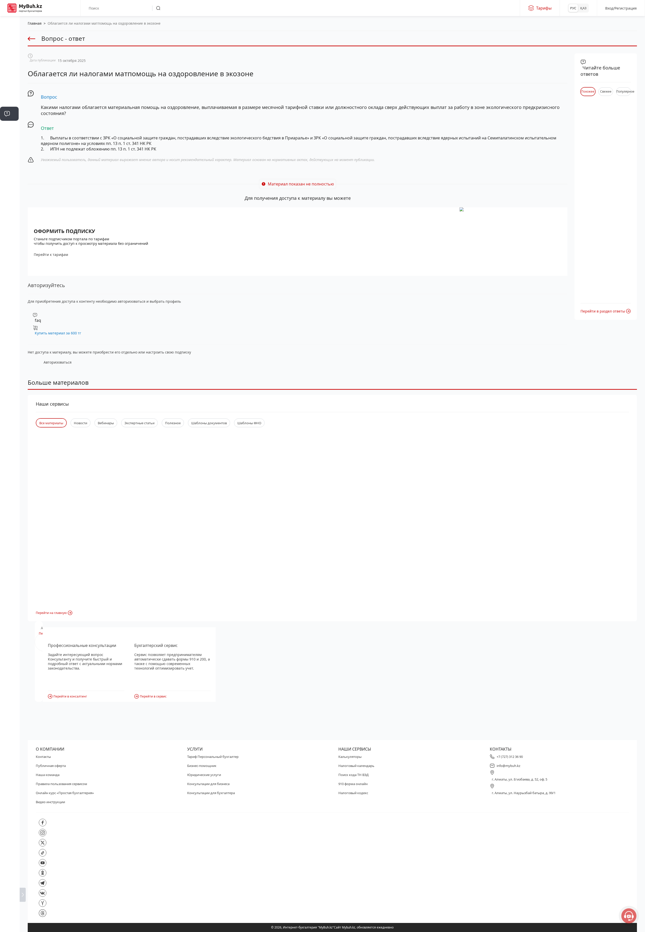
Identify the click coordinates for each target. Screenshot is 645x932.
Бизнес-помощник (201, 765)
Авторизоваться (58, 362)
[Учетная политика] (9, 129)
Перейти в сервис (153, 696)
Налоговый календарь (356, 765)
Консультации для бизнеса (208, 784)
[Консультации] (9, 38)
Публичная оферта (51, 765)
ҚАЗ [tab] (583, 8)
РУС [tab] (573, 8)
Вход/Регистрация (621, 8)
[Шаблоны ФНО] (9, 174)
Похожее (587, 91)
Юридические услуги (204, 774)
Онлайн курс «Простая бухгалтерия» (65, 793)
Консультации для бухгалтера (211, 793)
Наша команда (47, 774)
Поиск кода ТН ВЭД (353, 774)
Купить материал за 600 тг (58, 333)
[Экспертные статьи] (9, 99)
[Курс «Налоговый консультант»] (9, 204)
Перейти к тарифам (51, 254)
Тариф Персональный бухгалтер (213, 756)
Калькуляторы (350, 756)
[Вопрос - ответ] (9, 114)
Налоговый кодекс (353, 793)
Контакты (43, 756)
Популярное (623, 91)
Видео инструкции (50, 802)
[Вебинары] (9, 189)
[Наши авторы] (9, 219)
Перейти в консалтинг (70, 696)
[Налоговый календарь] (9, 234)
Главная (35, 23)
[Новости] (9, 68)
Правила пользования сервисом (61, 784)
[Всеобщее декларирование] (9, 53)
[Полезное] (9, 83)
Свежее (605, 91)
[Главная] (9, 23)
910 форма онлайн (353, 784)
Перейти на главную (51, 613)
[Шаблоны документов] (9, 159)
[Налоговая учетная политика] (9, 144)
